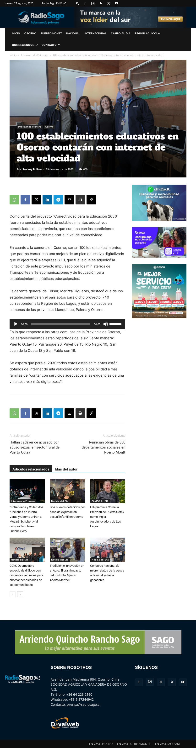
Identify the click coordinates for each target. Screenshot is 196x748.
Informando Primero (34, 55)
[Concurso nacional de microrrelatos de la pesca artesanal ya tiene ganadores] (107, 550)
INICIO (16, 33)
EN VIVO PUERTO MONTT (134, 744)
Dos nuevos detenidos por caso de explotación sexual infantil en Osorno (67, 511)
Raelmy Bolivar (32, 169)
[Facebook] (84, 3)
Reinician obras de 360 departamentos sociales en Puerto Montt (103, 447)
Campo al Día (120, 33)
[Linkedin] (47, 199)
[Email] (69, 199)
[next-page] (20, 594)
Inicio (13, 55)
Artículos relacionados (30, 469)
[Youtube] (116, 3)
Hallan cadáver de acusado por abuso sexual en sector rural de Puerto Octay (35, 447)
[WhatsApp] (14, 199)
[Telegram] (58, 199)
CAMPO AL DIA (100, 501)
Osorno (30, 33)
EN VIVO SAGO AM (167, 744)
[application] (67, 324)
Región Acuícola (147, 33)
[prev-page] (13, 594)
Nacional (73, 33)
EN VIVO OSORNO (101, 744)
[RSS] (100, 3)
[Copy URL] (91, 199)
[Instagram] (92, 3)
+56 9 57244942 (81, 699)
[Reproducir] (15, 324)
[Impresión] (80, 199)
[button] (77, 3)
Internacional (96, 33)
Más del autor (66, 469)
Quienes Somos (23, 45)
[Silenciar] (105, 324)
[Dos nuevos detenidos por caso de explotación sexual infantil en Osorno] (67, 491)
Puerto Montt (51, 33)
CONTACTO (49, 45)
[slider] (116, 323)
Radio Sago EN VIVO (54, 3)
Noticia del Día (59, 501)
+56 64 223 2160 (79, 694)
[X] (108, 3)
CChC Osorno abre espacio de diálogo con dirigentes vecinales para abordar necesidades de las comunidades (26, 575)
